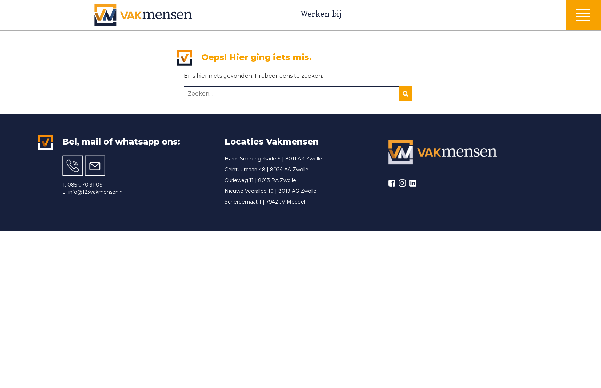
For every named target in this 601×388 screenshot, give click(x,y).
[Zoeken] (405, 93)
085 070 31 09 (85, 185)
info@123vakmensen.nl (96, 192)
